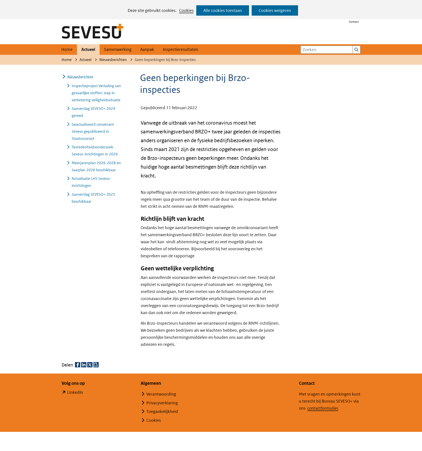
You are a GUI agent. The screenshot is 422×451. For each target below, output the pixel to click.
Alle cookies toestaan (222, 10)
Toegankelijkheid (162, 411)
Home (67, 49)
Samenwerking (117, 49)
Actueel (88, 49)
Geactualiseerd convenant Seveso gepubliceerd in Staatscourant (93, 131)
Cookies (186, 10)
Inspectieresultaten (180, 49)
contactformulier (322, 408)
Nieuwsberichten (80, 76)
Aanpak (147, 49)
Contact (354, 22)
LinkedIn (75, 393)
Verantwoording (161, 394)
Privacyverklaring (162, 402)
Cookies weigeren (275, 10)
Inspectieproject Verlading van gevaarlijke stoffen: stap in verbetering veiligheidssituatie (96, 92)
